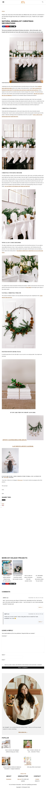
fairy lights (28, 287)
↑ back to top (23, 773)
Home (3, 11)
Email (3, 659)
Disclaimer (8, 779)
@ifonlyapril (20, 480)
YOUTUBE (6, 477)
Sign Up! (19, 779)
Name (3, 654)
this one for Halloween (7, 95)
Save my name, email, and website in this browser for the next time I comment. (23, 664)
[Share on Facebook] (3, 26)
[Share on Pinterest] (7, 26)
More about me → (23, 732)
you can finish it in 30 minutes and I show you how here (17, 186)
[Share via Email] (14, 26)
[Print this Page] (11, 26)
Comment (4, 636)
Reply (40, 607)
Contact (37, 779)
